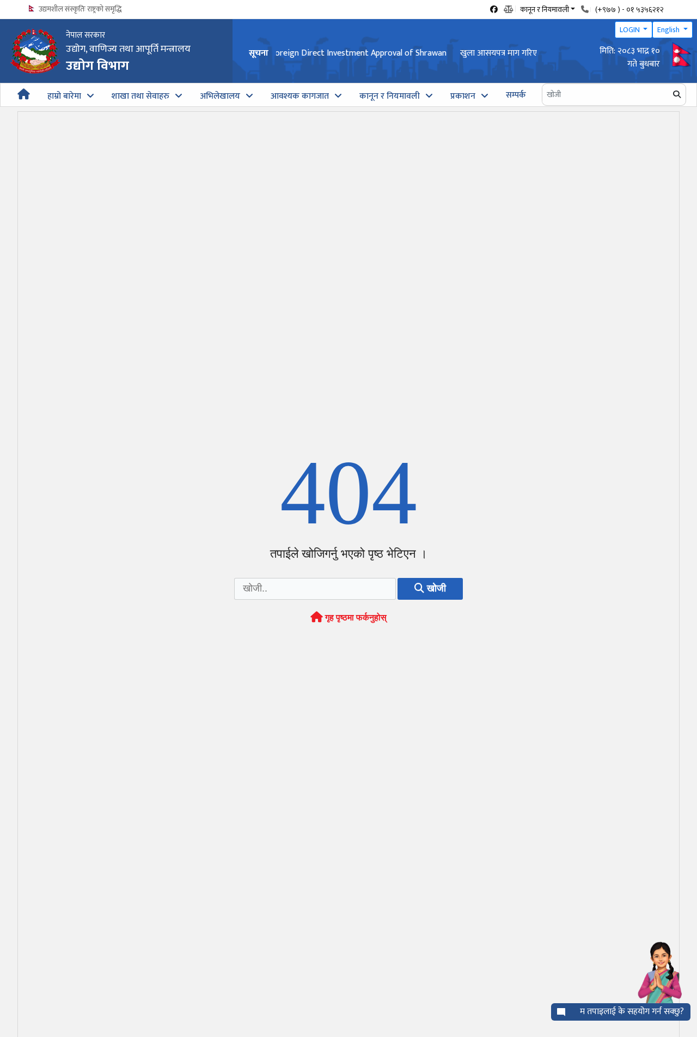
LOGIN (630, 29)
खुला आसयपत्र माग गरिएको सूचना (330, 53)
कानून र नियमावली (389, 96)
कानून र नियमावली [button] (544, 8)
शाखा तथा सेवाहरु (140, 96)
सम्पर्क (516, 95)
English (669, 29)
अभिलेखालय (220, 96)
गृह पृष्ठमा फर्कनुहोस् (355, 617)
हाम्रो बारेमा (64, 96)
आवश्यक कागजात (300, 96)
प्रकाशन (462, 96)
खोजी (435, 588)
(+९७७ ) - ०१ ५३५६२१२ (629, 9)
